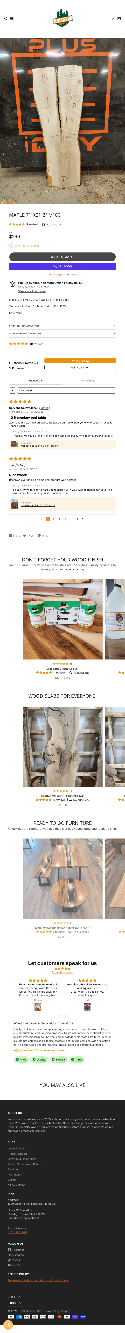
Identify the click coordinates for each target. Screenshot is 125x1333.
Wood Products (17, 1148)
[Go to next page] (83, 519)
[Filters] (12, 390)
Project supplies (18, 1153)
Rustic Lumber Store (31, 1311)
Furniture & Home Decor (22, 1159)
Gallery (12, 1179)
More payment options (62, 274)
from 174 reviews (62, 972)
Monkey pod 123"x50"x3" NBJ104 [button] (39, 445)
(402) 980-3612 (18, 1232)
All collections (16, 1185)
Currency (14, 1297)
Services (13, 1169)
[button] (17, 224)
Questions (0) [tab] (89, 380)
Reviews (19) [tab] (36, 380)
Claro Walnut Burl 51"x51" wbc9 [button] (38, 505)
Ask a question (80, 367)
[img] (62, 968)
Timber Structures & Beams (24, 1164)
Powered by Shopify (57, 1311)
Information (15, 1174)
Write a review (80, 360)
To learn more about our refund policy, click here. (38, 1280)
